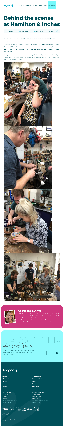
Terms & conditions (37, 378)
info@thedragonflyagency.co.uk (10, 400)
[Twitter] (3, 414)
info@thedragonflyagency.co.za (40, 400)
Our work (35, 5)
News (40, 5)
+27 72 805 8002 (36, 402)
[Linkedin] (7, 414)
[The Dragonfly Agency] (7, 5)
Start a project (51, 5)
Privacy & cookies (36, 376)
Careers (34, 381)
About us (22, 5)
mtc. (9, 420)
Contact (45, 5)
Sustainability (35, 383)
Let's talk (51, 353)
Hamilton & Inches (47, 44)
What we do (28, 5)
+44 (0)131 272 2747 (7, 402)
